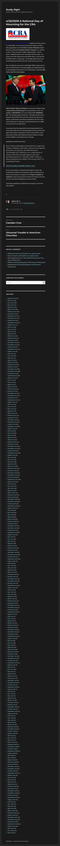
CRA (21, 209)
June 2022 (11, 406)
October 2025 (12, 320)
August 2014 (11, 614)
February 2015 (12, 601)
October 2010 (12, 709)
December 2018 (12, 499)
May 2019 (11, 488)
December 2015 (12, 579)
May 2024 (11, 358)
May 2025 (11, 331)
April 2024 (11, 360)
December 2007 (12, 766)
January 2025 (12, 340)
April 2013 (11, 647)
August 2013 (11, 638)
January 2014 (12, 627)
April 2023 (11, 384)
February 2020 (12, 468)
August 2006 (11, 799)
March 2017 (11, 545)
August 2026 (11, 298)
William (10, 253)
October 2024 (12, 347)
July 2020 (10, 457)
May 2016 (11, 568)
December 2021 (12, 420)
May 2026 (11, 305)
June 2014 (11, 618)
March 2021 (11, 439)
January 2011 (11, 704)
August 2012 (11, 665)
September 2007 (13, 773)
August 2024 (11, 351)
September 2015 (13, 585)
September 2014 (13, 612)
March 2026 (11, 309)
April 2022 (11, 411)
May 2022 (11, 409)
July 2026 (10, 300)
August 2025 (11, 325)
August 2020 (11, 455)
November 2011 (12, 682)
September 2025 (13, 322)
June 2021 (11, 433)
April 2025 (11, 333)
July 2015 (10, 590)
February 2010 (12, 727)
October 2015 (12, 583)
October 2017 (12, 530)
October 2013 (12, 634)
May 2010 (10, 720)
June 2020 (11, 459)
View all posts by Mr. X (29, 203)
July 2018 (10, 510)
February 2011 (12, 702)
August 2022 (11, 402)
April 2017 (11, 543)
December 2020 (12, 446)
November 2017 (12, 528)
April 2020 (11, 464)
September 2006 (13, 797)
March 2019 (11, 492)
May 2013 (10, 645)
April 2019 (11, 490)
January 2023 (12, 391)
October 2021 (12, 424)
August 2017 (11, 534)
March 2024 (11, 362)
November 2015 (12, 581)
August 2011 (11, 689)
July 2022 (10, 404)
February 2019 (12, 495)
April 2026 (11, 307)
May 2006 (11, 806)
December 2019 (12, 473)
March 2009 (11, 742)
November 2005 (13, 819)
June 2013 (11, 643)
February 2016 (12, 574)
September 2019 (13, 479)
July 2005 (10, 828)
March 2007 (11, 784)
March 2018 (11, 519)
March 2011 (11, 700)
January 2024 (12, 367)
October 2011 (11, 685)
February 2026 (12, 311)
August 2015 (11, 587)
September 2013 (13, 636)
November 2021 (12, 422)
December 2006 (12, 791)
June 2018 (11, 512)
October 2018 (12, 504)
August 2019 (11, 481)
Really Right (13, 9)
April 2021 (11, 437)
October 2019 (12, 477)
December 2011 (12, 680)
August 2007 (11, 775)
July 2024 (10, 353)
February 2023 (12, 389)
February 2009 (12, 744)
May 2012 (10, 671)
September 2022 (13, 400)
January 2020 (12, 470)
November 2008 (13, 746)
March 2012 (11, 676)
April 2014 (11, 621)
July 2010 (10, 716)
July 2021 (10, 431)
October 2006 (12, 795)
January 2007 (12, 788)
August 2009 (11, 733)
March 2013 (11, 649)
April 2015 (11, 596)
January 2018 (12, 523)
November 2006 (13, 793)
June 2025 (11, 329)
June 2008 (11, 757)
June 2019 (11, 486)
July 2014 (10, 616)
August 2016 (11, 561)
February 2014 (12, 625)
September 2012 (13, 663)
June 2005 (11, 830)
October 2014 (12, 610)
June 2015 (11, 592)
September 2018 (13, 506)
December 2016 (12, 552)
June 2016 (11, 565)
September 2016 (13, 559)
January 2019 (12, 497)
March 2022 (11, 413)
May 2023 (11, 382)
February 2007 (12, 786)
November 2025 (13, 318)
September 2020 (13, 453)
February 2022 (12, 415)
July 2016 (10, 563)
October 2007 (12, 771)
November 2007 (12, 768)
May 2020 (11, 462)
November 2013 (12, 632)
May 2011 (10, 696)
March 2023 (11, 386)
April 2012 (11, 674)
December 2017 (12, 526)
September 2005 (13, 824)
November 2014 (12, 607)
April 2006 (11, 808)
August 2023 (11, 378)
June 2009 (11, 738)
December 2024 (12, 342)
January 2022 (12, 417)
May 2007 (11, 780)
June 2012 (11, 669)
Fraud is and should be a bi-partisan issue (27, 253)
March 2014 (11, 623)
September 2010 (13, 711)
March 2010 (11, 724)
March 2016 (11, 572)
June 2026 (11, 303)
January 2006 (12, 815)
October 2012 (12, 660)
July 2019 (10, 484)
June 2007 (11, 777)
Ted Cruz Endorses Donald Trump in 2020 (20, 166)
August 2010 (11, 713)
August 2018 (11, 508)
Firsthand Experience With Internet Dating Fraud (30, 262)
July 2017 (10, 537)
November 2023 (12, 371)
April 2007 (11, 782)
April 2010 (11, 722)
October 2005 (12, 821)
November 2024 (13, 345)
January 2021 (12, 444)
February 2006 (12, 813)
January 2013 (11, 654)
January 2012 (12, 678)
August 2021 (11, 428)
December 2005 (12, 817)
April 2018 (11, 517)
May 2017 (10, 541)
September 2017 (13, 532)
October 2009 (12, 731)
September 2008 (13, 751)
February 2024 (12, 364)
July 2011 (10, 691)
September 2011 (12, 687)
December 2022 (12, 393)
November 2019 (12, 475)
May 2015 (10, 594)
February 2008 (12, 762)
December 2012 (12, 656)
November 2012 (12, 658)
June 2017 (11, 539)
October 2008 (12, 749)
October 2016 (12, 557)
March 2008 (11, 760)
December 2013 (12, 629)
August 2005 (11, 826)
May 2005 (11, 833)
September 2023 (13, 375)
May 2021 (10, 435)
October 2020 (12, 451)
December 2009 (12, 729)
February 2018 (12, 521)
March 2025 (11, 336)
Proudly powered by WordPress (21, 841)
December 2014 (12, 605)
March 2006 (11, 810)
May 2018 (10, 515)
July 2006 (10, 802)
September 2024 (13, 349)
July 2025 (10, 327)
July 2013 (10, 640)
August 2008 (11, 753)
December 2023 (12, 369)
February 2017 (12, 548)
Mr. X (9, 209)
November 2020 (13, 448)
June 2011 (10, 693)
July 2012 (10, 667)
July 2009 (10, 735)
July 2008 (10, 755)
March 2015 (11, 598)
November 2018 (12, 501)
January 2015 (12, 603)
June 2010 (11, 718)
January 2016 (12, 576)
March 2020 (11, 466)
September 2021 (13, 426)
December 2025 (12, 316)
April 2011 (11, 698)
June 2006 (11, 804)
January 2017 (11, 550)
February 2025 (12, 338)
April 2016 (11, 570)
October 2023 (12, 373)
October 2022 (12, 398)
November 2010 (12, 707)
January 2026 (12, 314)
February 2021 (12, 442)
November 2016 (12, 554)
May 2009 (11, 740)
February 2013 (12, 651)
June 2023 (11, 380)
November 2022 (13, 395)
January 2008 (12, 764)
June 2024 (11, 356)
